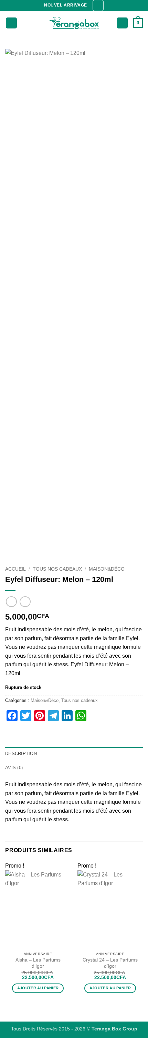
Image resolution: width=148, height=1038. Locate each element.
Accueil (15, 569)
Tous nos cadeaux (57, 569)
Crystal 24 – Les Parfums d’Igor (110, 963)
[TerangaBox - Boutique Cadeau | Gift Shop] (74, 23)
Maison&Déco (107, 569)
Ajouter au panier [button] (38, 988)
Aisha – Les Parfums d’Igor (38, 963)
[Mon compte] (122, 23)
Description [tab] (21, 753)
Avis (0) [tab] (14, 767)
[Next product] (11, 601)
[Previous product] (25, 601)
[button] (98, 5)
